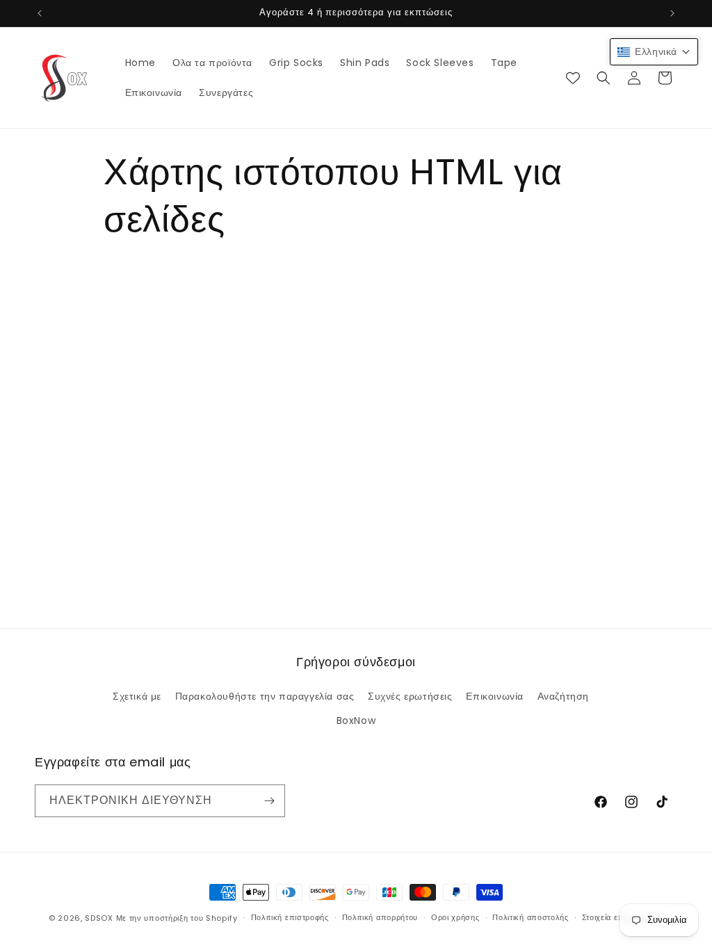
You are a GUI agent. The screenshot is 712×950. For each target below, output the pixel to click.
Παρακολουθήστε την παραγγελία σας (265, 696)
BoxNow (356, 720)
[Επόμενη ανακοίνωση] (672, 13)
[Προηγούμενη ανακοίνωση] (39, 13)
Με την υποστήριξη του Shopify (177, 918)
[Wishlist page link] (573, 78)
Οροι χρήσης (455, 917)
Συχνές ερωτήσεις (410, 696)
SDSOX (99, 918)
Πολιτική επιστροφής (290, 917)
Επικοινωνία (495, 696)
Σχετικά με (137, 696)
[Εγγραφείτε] (269, 800)
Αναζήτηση (563, 696)
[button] (603, 78)
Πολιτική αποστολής (530, 917)
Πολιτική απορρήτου (380, 917)
